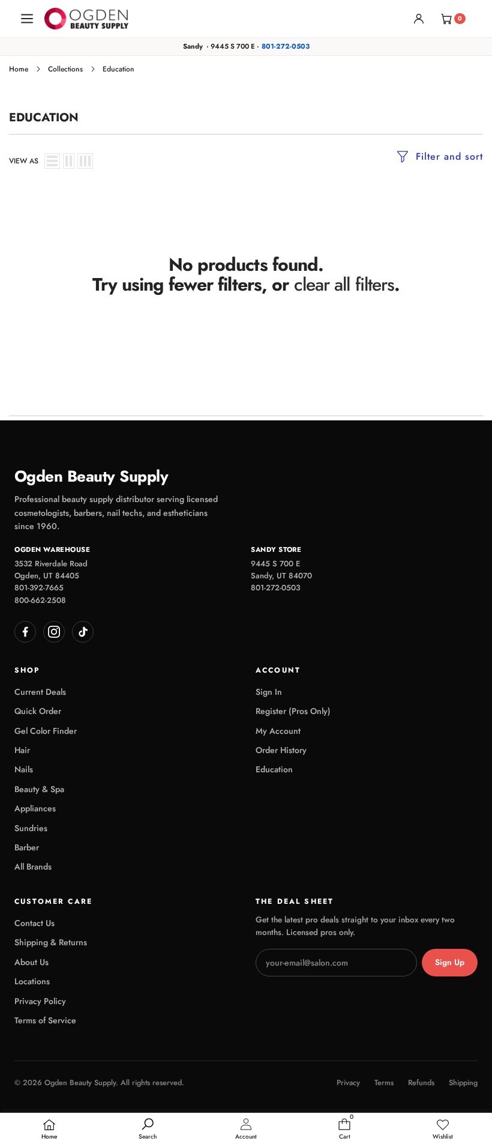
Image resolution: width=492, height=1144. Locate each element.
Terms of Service (45, 1020)
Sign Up (449, 962)
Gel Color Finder (45, 731)
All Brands (33, 867)
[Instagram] (54, 632)
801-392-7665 (39, 587)
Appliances (35, 808)
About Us (31, 962)
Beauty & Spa (39, 789)
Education (274, 769)
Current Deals (40, 692)
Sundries (30, 828)
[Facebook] (25, 632)
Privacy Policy (40, 1001)
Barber (26, 847)
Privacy (348, 1083)
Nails (23, 769)
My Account (278, 731)
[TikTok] (83, 632)
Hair (22, 750)
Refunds (421, 1083)
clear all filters (344, 284)
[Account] (418, 18)
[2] (68, 161)
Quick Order (37, 711)
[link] (443, 1129)
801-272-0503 (286, 46)
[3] (85, 161)
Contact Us (34, 923)
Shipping (463, 1083)
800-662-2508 (40, 600)
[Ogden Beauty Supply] (86, 18)
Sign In (269, 692)
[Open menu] (27, 18)
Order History (281, 750)
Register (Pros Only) (293, 711)
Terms (384, 1083)
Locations (32, 981)
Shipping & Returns (50, 942)
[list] (52, 161)
